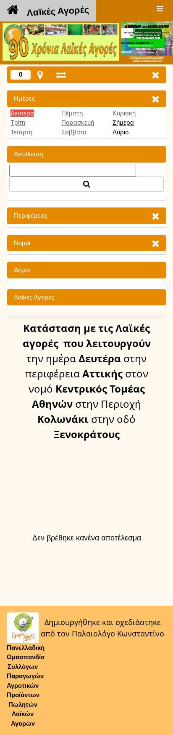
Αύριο (120, 132)
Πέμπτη (72, 113)
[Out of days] (61, 75)
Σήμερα (123, 122)
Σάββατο (73, 132)
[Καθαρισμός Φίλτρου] (155, 99)
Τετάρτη (21, 132)
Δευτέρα (22, 113)
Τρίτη (17, 122)
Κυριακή (124, 113)
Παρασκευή (77, 122)
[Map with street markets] (40, 75)
